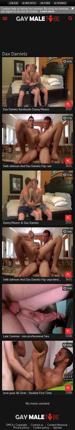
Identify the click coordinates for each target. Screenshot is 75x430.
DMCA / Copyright (16, 425)
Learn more (47, 11)
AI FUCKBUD (60, 3)
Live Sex (14, 3)
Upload (57, 427)
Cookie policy (41, 427)
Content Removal (57, 425)
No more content (37, 403)
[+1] (5, 19)
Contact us (37, 425)
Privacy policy (21, 427)
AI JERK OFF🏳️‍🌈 (29, 3)
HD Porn (45, 3)
